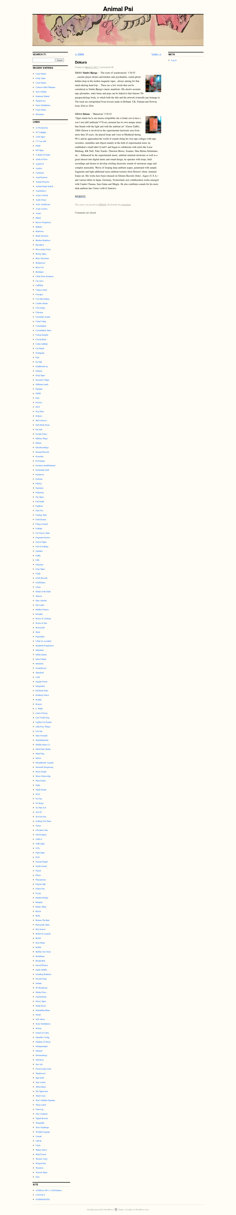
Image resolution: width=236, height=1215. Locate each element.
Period (38, 870)
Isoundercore (41, 668)
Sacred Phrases (42, 965)
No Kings (40, 803)
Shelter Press (41, 992)
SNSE (38, 1014)
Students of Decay (43, 1041)
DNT (38, 406)
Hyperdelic (40, 636)
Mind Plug (40, 753)
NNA (38, 794)
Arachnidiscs (41, 190)
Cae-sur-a (39, 280)
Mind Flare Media (43, 749)
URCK (38, 1140)
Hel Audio (40, 605)
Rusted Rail (40, 960)
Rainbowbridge (42, 897)
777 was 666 (41, 141)
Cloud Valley (41, 321)
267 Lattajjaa (41, 132)
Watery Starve (41, 1149)
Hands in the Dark (43, 591)
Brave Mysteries (42, 258)
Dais (37, 357)
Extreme (39, 478)
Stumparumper (42, 1046)
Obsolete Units (42, 830)
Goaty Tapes (41, 78)
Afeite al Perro (42, 159)
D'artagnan (40, 352)
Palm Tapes (40, 852)
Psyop (38, 893)
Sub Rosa (40, 1059)
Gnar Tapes (40, 568)
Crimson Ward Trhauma (45, 87)
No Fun (39, 798)
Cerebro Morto (42, 303)
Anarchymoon (41, 177)
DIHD (38, 393)
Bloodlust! (40, 244)
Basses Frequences (43, 222)
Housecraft (40, 627)
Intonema (39, 663)
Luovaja (39, 731)
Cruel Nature (41, 73)
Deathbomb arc (42, 366)
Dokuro (39, 415)
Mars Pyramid (41, 735)
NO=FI (39, 812)
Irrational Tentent (42, 96)
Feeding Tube (41, 514)
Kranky (39, 699)
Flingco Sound (42, 523)
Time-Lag (40, 1109)
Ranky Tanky (41, 906)
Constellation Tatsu (43, 330)
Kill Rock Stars (42, 690)
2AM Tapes (40, 136)
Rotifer (38, 947)
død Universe (41, 420)
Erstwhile (39, 456)
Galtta (79, 54)
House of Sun (41, 623)
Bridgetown (40, 262)
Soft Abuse (40, 1019)
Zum (37, 1176)
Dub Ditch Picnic (43, 424)
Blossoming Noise (43, 249)
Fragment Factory (43, 537)
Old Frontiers (41, 834)
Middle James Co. (43, 744)
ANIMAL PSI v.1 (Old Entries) (49, 1190)
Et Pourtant (40, 460)
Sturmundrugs (41, 1055)
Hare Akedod (41, 600)
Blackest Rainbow (43, 240)
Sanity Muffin (41, 969)
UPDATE (102, 204)
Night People (41, 789)
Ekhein (38, 442)
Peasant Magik (42, 861)
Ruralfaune (40, 956)
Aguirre (39, 168)
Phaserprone (41, 879)
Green (38, 587)
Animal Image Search (44, 186)
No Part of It (41, 807)
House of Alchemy (43, 618)
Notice (38, 825)
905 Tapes (40, 150)
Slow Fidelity (41, 91)
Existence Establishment (45, 465)
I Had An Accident (43, 641)
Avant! (38, 213)
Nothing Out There (43, 821)
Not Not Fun (41, 816)
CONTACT (40, 1194)
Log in (174, 60)
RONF (38, 938)
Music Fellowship (43, 776)
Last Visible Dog (43, 717)
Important (40, 650)
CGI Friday (40, 307)
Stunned (39, 1050)
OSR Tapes (40, 843)
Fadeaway (40, 492)
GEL (38, 559)
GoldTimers (40, 582)
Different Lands (42, 384)
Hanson (39, 596)
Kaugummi (40, 686)
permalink (126, 204)
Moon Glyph (41, 771)
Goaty (38, 573)
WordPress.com (141, 1209)
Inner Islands (41, 659)
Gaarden (39, 550)
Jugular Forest (41, 681)
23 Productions (42, 127)
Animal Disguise (42, 181)
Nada (38, 785)
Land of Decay (42, 713)
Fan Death (40, 501)
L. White (39, 708)
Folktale (39, 528)
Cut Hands (40, 348)
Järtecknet (40, 672)
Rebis (38, 915)
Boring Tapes (41, 253)
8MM (38, 145)
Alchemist (40, 172)
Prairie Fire (40, 888)
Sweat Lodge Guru (43, 1068)
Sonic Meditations (43, 105)
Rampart (39, 902)
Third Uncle (40, 1095)
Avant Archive (42, 208)
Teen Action (40, 1082)
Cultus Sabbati (42, 343)
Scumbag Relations (43, 974)
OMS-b (39, 839)
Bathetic (39, 226)
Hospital (39, 614)
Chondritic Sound (43, 316)
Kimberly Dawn (42, 695)
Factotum (39, 487)
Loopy (156, 54)
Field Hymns (41, 519)
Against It (40, 163)
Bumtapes (40, 271)
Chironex (39, 312)
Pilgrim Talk (41, 884)
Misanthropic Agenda (44, 762)
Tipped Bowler (42, 1118)
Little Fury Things (43, 726)
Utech (38, 1145)
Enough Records (42, 451)
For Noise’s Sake (43, 532)
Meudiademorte (42, 740)
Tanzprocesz (41, 100)
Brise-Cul (40, 267)
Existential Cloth (42, 469)
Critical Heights (42, 334)
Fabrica (39, 483)
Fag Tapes (40, 496)
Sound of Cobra (42, 1032)
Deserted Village (42, 379)
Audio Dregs (41, 199)
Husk (38, 632)
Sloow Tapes (41, 1001)
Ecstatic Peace (41, 433)
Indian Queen (41, 654)
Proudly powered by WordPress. (100, 1209)
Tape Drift (40, 1077)
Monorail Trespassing (44, 767)
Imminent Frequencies (45, 645)
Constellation (41, 325)
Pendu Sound (41, 866)
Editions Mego (42, 438)
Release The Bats (43, 920)
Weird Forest (41, 1154)
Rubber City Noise (43, 951)
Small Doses (41, 1005)
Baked (38, 217)
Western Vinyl (41, 1158)
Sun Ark (39, 1064)
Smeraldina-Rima (43, 1010)
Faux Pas (39, 510)
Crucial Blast (41, 339)
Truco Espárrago (42, 1127)
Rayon (38, 911)
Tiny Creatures (42, 1113)
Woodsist (39, 1167)
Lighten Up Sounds (44, 722)
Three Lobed (41, 1104)
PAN (38, 857)
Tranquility (40, 1122)
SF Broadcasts (42, 987)
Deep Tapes (40, 375)
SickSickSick (41, 996)
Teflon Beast (41, 1086)
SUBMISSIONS (43, 1199)
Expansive (40, 474)
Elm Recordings (42, 447)
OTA (38, 848)
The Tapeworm (42, 1091)
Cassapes (39, 294)
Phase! (38, 875)
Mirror (38, 758)
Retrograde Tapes (43, 924)
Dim (37, 397)
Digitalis (39, 388)
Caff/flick (39, 285)
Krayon (39, 704)
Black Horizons (42, 235)
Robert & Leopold (43, 933)
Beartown (40, 231)
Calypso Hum (41, 289)
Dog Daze (40, 411)
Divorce (39, 402)
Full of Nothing (42, 546)
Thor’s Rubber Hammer (45, 1100)
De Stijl (39, 361)
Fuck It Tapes (41, 541)
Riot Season (40, 929)
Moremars (40, 114)
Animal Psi (118, 8)
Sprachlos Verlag (43, 1037)
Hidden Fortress (42, 609)
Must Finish (41, 780)
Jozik (38, 677)
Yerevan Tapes (42, 1172)
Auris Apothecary (43, 204)
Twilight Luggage (43, 1131)
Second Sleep (41, 978)
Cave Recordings (43, 298)
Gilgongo (39, 564)
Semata (38, 983)
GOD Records (42, 578)
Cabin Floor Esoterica (44, 276)
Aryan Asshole (42, 195)
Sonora (38, 1028)
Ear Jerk (39, 429)
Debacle (39, 370)
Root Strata (40, 942)
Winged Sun (41, 1163)
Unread (39, 1136)
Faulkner (39, 505)
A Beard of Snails (43, 154)
